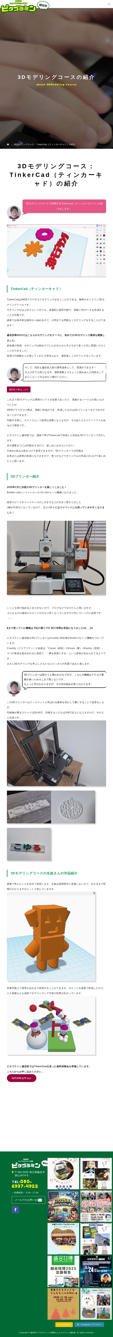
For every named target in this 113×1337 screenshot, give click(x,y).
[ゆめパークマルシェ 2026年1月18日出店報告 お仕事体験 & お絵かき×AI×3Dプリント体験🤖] (96, 1173)
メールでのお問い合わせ (28, 1200)
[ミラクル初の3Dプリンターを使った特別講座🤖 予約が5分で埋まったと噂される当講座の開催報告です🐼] (96, 1238)
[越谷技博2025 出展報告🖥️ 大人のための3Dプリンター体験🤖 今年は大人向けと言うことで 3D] (63, 1271)
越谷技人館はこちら (19, 389)
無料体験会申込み (21, 1078)
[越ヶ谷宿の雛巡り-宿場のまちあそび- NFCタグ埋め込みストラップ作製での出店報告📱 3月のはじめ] (63, 1173)
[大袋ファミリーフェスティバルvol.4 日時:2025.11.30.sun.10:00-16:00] (63, 1304)
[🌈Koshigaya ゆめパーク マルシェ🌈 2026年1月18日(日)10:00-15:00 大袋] (96, 1206)
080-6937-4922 (25, 1184)
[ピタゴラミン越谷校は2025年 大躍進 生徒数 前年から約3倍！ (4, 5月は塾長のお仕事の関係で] (63, 1206)
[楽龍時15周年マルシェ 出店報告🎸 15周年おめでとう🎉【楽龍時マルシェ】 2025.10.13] (96, 1304)
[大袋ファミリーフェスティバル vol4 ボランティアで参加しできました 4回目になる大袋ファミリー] (63, 1238)
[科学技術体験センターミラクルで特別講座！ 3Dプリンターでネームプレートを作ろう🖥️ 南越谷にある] (96, 1271)
